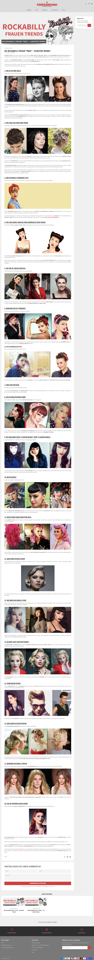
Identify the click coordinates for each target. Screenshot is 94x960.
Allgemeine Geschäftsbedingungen (40, 945)
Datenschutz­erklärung (37, 947)
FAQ (2, 943)
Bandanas (29, 10)
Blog (33, 952)
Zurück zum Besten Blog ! (47, 922)
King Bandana (7, 958)
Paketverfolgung (36, 943)
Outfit (36, 10)
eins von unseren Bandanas (51, 217)
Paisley (63, 10)
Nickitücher (44, 10)
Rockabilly (20, 849)
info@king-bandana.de (7, 947)
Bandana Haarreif (24, 343)
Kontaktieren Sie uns (6, 945)
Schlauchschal (54, 10)
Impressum (34, 950)
